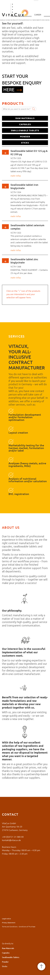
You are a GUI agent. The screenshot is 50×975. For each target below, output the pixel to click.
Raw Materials (8, 948)
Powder (25, 136)
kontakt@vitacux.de (11, 840)
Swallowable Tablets (25, 130)
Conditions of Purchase (27, 926)
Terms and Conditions (9, 926)
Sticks (25, 142)
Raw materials (24, 118)
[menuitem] (38, 14)
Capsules (25, 124)
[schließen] (29, 177)
